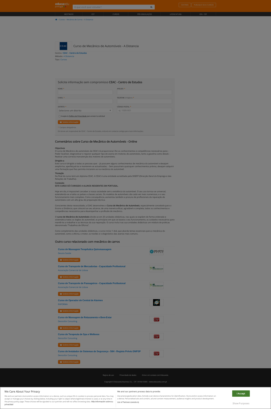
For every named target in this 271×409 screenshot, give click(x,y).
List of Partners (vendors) (128, 402)
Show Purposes (241, 403)
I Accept (241, 393)
